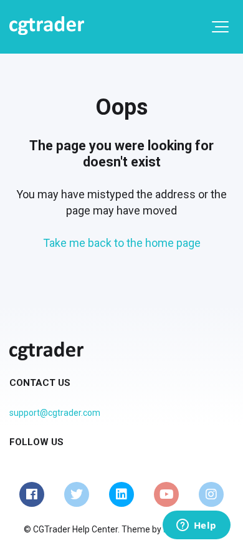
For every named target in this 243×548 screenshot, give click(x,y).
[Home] (46, 25)
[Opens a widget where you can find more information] (196, 526)
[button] (220, 26)
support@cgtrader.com (54, 413)
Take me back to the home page (122, 242)
